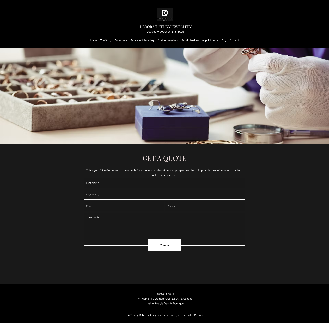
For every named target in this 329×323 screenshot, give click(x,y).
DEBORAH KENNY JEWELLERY (166, 26)
